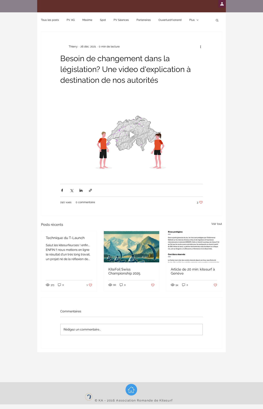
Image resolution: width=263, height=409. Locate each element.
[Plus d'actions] (200, 46)
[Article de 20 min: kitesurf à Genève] (194, 246)
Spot (103, 19)
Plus (192, 19)
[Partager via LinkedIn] (81, 190)
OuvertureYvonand (170, 19)
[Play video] (131, 135)
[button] (217, 20)
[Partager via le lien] (90, 190)
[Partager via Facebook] (62, 190)
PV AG (71, 19)
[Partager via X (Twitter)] (71, 190)
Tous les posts (50, 19)
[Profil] (222, 4)
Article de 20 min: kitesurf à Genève (193, 271)
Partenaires (144, 19)
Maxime (87, 19)
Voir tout (216, 223)
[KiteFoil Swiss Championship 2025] (131, 246)
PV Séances (121, 19)
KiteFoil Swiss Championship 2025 (124, 271)
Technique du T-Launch (65, 238)
